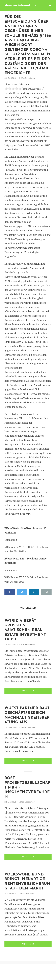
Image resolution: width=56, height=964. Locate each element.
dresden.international (21, 5)
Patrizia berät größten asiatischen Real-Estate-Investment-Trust (25, 630)
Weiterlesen (28, 690)
